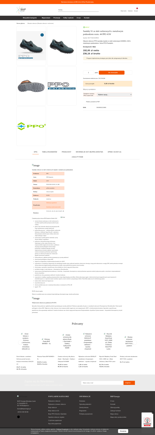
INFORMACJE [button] (84, 396)
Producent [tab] (66, 152)
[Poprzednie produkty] (20, 342)
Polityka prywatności (86, 414)
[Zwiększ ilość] (92, 73)
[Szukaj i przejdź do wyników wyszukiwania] (98, 10)
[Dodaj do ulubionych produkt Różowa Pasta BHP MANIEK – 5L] (53, 331)
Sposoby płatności (85, 404)
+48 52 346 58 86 (22, 412)
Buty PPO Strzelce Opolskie (57, 414)
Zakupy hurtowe (115, 410)
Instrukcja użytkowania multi (53, 207)
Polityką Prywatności (63, 429)
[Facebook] (18, 417)
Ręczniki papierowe (54, 423)
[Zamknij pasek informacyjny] (137, 2)
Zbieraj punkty (115, 407)
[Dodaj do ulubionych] (129, 73)
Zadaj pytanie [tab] (77, 157)
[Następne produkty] (134, 342)
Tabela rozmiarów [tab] (49, 152)
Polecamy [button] (77, 323)
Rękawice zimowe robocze (57, 404)
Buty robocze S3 (53, 410)
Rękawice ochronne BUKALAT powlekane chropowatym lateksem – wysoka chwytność (87, 359)
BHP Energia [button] (115, 396)
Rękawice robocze (54, 401)
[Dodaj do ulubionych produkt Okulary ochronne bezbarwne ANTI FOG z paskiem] (136, 331)
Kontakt (112, 404)
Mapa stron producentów (118, 417)
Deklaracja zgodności (51, 202)
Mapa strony (114, 414)
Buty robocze (52, 407)
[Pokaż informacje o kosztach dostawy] (115, 84)
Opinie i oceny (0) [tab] (114, 152)
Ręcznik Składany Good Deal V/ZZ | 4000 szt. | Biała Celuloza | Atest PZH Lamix (107, 359)
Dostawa (82, 401)
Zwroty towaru (83, 407)
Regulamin (82, 410)
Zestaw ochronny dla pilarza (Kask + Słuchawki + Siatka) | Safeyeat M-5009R (66, 359)
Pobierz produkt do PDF (93, 101)
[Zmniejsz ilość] (84, 73)
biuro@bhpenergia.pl (24, 409)
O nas (112, 401)
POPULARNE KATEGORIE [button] (58, 396)
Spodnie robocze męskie (56, 417)
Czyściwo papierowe (55, 420)
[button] (31, 45)
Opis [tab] (35, 152)
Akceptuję (123, 431)
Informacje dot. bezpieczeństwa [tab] (89, 152)
